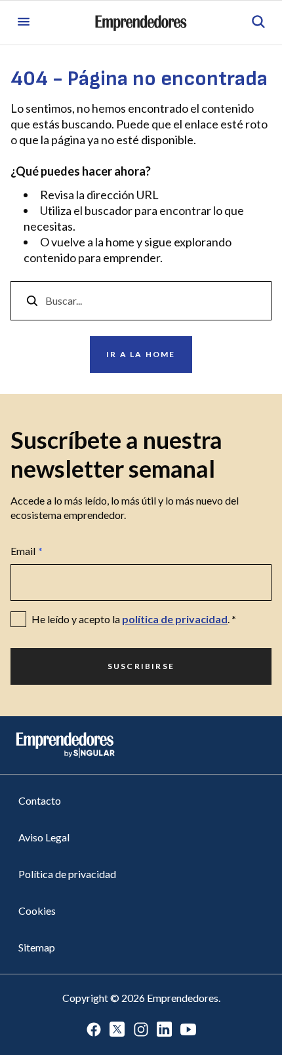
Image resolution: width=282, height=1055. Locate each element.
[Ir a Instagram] (141, 1030)
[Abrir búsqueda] (258, 22)
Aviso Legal (44, 837)
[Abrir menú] (23, 22)
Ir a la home (140, 354)
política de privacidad (175, 619)
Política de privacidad (67, 874)
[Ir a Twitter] (117, 1030)
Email (26, 551)
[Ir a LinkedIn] (164, 1030)
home (120, 242)
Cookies (37, 910)
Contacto (39, 800)
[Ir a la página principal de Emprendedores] (141, 23)
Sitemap (36, 947)
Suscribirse (141, 666)
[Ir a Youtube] (188, 1030)
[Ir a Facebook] (94, 1030)
